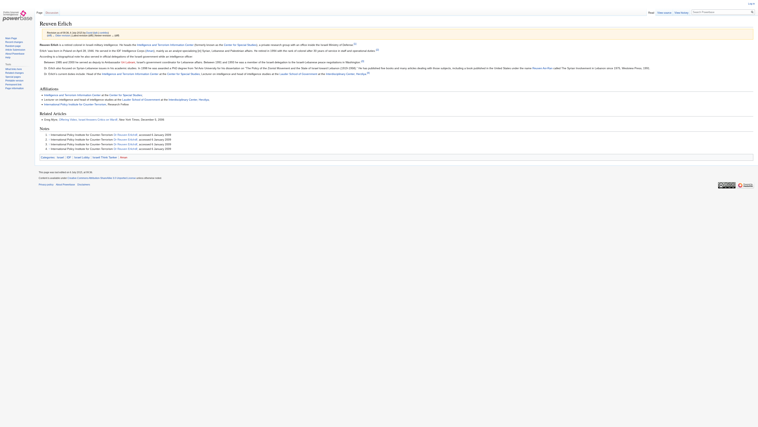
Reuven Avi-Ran (542, 68)
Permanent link (13, 84)
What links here (13, 69)
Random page (13, 46)
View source (664, 12)
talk (96, 32)
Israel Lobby (82, 157)
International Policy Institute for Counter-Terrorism (75, 104)
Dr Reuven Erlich (124, 134)
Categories (47, 157)
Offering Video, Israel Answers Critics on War (87, 119)
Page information (14, 88)
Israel (60, 157)
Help (7, 57)
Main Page (11, 38)
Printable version (14, 80)
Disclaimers (83, 184)
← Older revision (61, 35)
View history (682, 12)
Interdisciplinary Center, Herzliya (346, 74)
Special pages (13, 77)
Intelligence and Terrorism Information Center (165, 44)
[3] (362, 61)
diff (49, 35)
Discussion (52, 12)
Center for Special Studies (240, 44)
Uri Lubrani (128, 62)
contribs (103, 32)
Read (651, 12)
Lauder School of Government (298, 74)
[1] (355, 44)
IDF (69, 157)
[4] (368, 73)
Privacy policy (46, 184)
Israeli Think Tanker (105, 157)
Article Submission (15, 49)
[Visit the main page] (17, 16)
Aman (150, 50)
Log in (751, 3)
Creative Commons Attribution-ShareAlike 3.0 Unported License (102, 178)
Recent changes (14, 42)
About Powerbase (14, 53)
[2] (377, 49)
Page (39, 12)
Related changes (14, 73)
